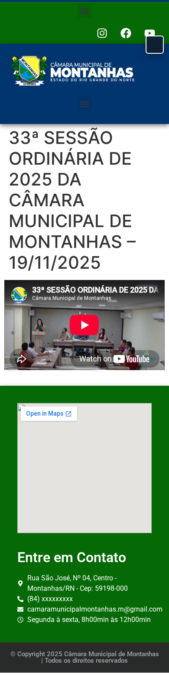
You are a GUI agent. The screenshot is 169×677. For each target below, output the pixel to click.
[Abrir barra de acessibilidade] (155, 45)
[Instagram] (102, 33)
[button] (85, 10)
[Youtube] (149, 33)
